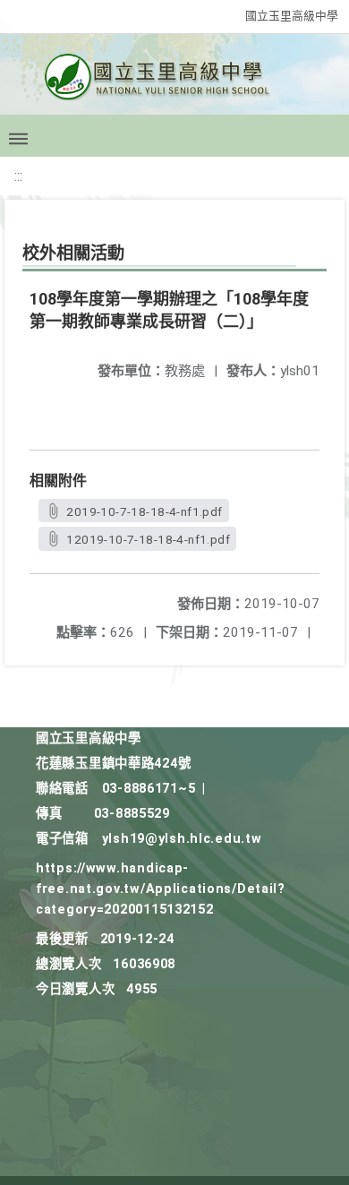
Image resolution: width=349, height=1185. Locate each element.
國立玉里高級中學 (291, 15)
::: (18, 176)
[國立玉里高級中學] (174, 82)
